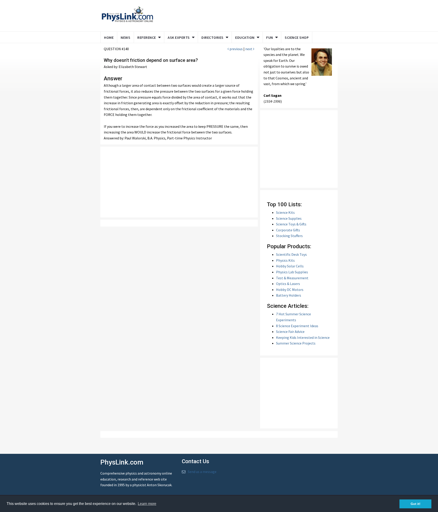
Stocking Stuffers (289, 235)
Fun (269, 37)
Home (109, 37)
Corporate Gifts (288, 230)
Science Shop (297, 37)
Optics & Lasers (288, 283)
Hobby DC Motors (289, 289)
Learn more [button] (147, 504)
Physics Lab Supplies (292, 272)
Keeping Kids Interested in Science (303, 337)
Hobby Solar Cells (290, 266)
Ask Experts (179, 37)
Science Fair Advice (290, 331)
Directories (212, 37)
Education (245, 37)
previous (236, 49)
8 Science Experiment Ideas (297, 326)
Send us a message (202, 471)
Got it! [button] (415, 504)
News (125, 37)
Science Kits (285, 212)
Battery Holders (288, 295)
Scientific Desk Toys (291, 254)
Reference (146, 37)
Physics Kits (285, 260)
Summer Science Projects (295, 343)
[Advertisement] (245, 15)
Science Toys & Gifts (291, 224)
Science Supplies (289, 218)
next (249, 49)
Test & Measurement (292, 278)
